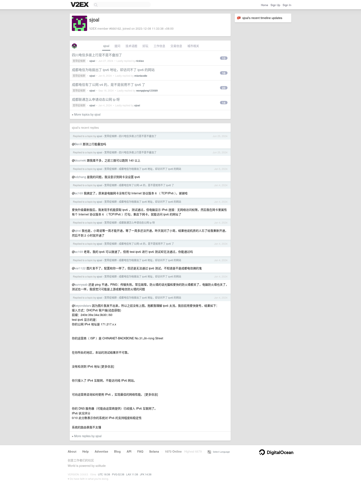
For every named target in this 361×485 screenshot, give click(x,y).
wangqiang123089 (147, 90)
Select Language (220, 451)
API (129, 451)
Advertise (101, 451)
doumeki (80, 160)
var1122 (80, 268)
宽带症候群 (79, 60)
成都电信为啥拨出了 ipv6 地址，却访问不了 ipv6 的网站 (113, 69)
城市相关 (193, 46)
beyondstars (83, 305)
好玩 (145, 46)
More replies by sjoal (88, 436)
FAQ (140, 451)
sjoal (106, 46)
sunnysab (81, 284)
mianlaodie (140, 76)
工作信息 (159, 46)
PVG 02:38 (118, 474)
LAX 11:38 (132, 474)
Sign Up (275, 5)
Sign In (287, 5)
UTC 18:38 (104, 474)
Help (85, 451)
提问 (117, 46)
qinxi (78, 230)
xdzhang (80, 177)
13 (223, 58)
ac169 (79, 193)
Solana (154, 451)
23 (223, 87)
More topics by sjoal (87, 114)
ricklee (140, 61)
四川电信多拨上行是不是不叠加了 (97, 54)
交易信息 (176, 46)
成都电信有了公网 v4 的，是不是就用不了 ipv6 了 (108, 84)
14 (223, 102)
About (72, 451)
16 (223, 73)
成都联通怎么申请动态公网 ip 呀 (96, 99)
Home (264, 5)
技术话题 (131, 46)
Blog (117, 451)
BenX (78, 144)
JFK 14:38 (145, 474)
